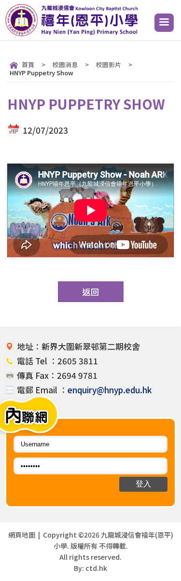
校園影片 (108, 64)
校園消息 (65, 64)
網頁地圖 (21, 535)
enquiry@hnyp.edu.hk (110, 390)
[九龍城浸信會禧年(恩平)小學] (73, 34)
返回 (90, 292)
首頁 (28, 64)
